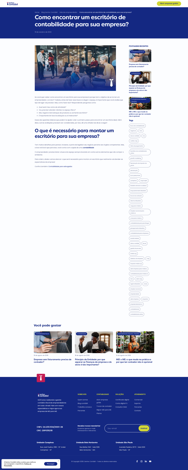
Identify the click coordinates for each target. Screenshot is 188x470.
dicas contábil (134, 136)
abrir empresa (134, 299)
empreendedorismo (136, 304)
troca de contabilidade (137, 126)
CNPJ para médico (135, 206)
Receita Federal (134, 238)
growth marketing (135, 158)
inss (141, 131)
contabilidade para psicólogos (139, 223)
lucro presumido (135, 175)
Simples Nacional (135, 289)
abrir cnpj (139, 279)
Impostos (145, 299)
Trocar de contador (136, 196)
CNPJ (148, 258)
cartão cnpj (133, 141)
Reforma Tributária (135, 201)
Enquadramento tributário (138, 191)
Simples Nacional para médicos (137, 212)
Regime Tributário (135, 284)
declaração (134, 170)
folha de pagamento (136, 146)
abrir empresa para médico (138, 269)
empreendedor (134, 294)
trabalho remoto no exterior (138, 185)
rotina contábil (134, 243)
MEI (131, 279)
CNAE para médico (136, 218)
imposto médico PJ (136, 263)
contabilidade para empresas (139, 233)
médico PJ (133, 253)
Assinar (144, 428)
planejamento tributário (137, 228)
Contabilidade (134, 309)
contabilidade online (136, 314)
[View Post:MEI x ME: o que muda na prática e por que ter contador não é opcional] (140, 103)
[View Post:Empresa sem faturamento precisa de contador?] (140, 55)
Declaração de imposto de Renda (138, 164)
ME (144, 136)
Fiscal (144, 243)
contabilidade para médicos (139, 274)
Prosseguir (50, 464)
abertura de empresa (136, 258)
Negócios (133, 131)
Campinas (133, 180)
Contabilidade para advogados (60, 166)
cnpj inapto (143, 180)
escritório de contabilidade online (138, 152)
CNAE (145, 284)
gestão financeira (135, 248)
